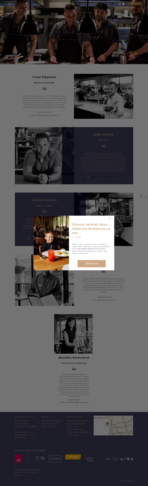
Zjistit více (91, 263)
